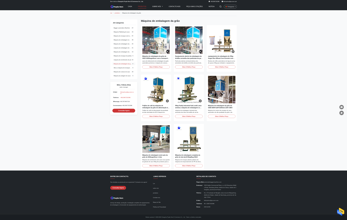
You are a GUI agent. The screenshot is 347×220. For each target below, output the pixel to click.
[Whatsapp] (341, 113)
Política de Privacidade (159, 207)
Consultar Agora (123, 110)
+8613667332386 (125, 97)
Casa (130, 6)
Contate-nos (156, 197)
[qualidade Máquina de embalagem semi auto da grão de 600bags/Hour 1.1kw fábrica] (156, 139)
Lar (111, 13)
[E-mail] (341, 107)
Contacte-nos (174, 6)
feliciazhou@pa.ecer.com (230, 1)
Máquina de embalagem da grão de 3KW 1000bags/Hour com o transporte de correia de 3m (155, 58)
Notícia (212, 6)
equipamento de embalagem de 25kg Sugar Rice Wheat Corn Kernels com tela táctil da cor (220, 58)
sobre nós (156, 188)
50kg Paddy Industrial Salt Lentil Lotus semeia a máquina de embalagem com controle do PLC (188, 107)
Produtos (142, 6)
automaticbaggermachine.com (212, 182)
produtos (117, 13)
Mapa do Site (157, 202)
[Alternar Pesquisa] (220, 6)
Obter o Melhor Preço (156, 67)
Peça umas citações (194, 6)
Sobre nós (156, 6)
